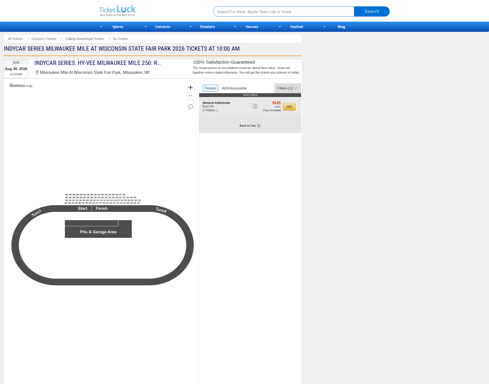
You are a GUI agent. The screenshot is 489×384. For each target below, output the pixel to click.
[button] (191, 88)
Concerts (162, 26)
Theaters (207, 26)
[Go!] (372, 11)
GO (289, 107)
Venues (252, 26)
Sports (118, 26)
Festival (296, 26)
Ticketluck (150, 11)
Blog (341, 26)
